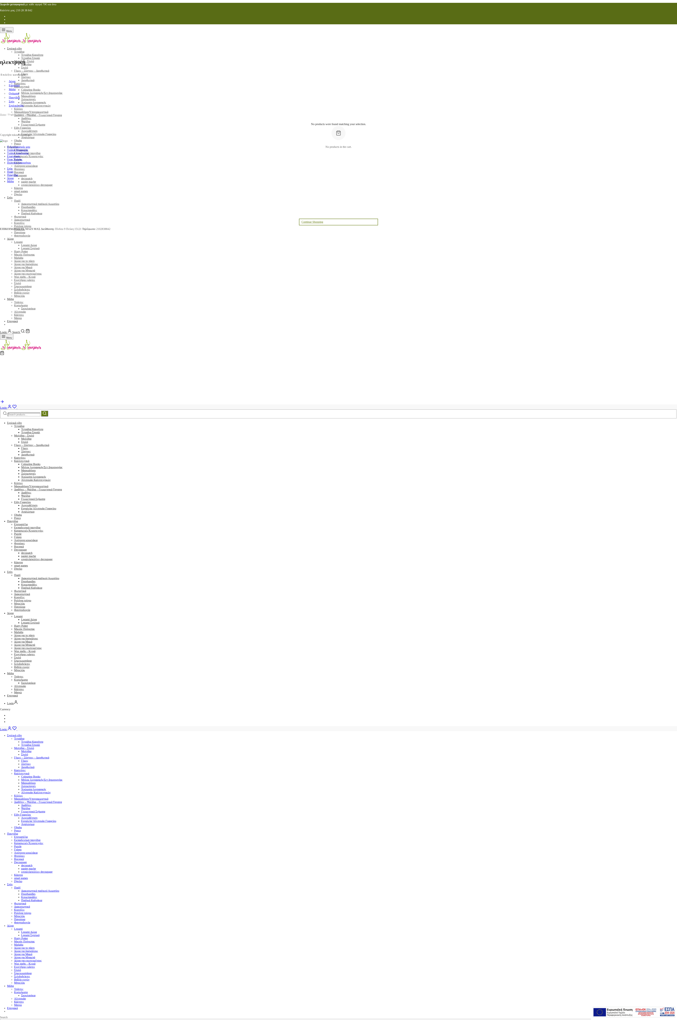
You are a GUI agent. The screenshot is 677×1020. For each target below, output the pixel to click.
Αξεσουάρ (20, 311)
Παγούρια (19, 232)
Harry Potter (21, 251)
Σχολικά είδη (14, 48)
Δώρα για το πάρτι (24, 260)
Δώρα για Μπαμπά (24, 270)
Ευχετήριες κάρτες (24, 280)
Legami (18, 241)
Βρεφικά (19, 546)
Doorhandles (28, 581)
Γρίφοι (18, 537)
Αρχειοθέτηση (29, 505)
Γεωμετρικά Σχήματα (33, 498)
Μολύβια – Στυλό (24, 435)
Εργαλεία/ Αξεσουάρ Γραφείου (38, 508)
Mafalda (18, 257)
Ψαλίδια (25, 495)
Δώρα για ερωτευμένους (28, 273)
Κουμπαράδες (29, 584)
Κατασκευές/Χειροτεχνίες (28, 530)
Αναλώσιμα (27, 511)
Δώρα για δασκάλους (26, 264)
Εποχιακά (12, 321)
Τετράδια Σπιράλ (30, 58)
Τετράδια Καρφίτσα (32, 54)
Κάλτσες (19, 314)
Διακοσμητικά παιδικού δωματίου (40, 578)
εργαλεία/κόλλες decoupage (37, 559)
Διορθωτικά (27, 454)
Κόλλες (18, 483)
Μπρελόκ (19, 295)
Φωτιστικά (20, 590)
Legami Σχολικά (30, 248)
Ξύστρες (26, 451)
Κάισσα (18, 562)
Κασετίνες (20, 457)
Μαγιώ (18, 318)
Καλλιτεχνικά (21, 460)
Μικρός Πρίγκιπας (24, 254)
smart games (21, 565)
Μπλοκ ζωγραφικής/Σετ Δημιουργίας (41, 467)
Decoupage (20, 549)
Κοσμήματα (21, 305)
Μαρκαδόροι (28, 470)
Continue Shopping (312, 221)
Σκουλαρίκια (28, 308)
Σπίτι (10, 571)
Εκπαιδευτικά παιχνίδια (27, 527)
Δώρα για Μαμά (23, 267)
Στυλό (17, 283)
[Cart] (28, 332)
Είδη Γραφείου (22, 502)
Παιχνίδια (12, 521)
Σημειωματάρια (23, 286)
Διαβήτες (26, 492)
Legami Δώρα (29, 245)
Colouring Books (30, 464)
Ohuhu (18, 514)
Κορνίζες (19, 597)
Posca (17, 518)
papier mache (28, 556)
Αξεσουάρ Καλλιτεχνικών (36, 479)
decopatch (26, 552)
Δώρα (10, 238)
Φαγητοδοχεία (22, 235)
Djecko (18, 568)
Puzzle (18, 533)
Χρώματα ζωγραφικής (33, 476)
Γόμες (24, 448)
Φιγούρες (19, 543)
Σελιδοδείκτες (22, 289)
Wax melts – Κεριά (24, 276)
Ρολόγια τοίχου (22, 600)
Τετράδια (19, 51)
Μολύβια (26, 438)
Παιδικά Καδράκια (31, 587)
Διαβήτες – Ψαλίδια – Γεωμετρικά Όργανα (38, 489)
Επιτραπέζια (21, 524)
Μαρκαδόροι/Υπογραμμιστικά (31, 486)
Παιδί (17, 575)
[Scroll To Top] (2, 402)
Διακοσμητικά (22, 594)
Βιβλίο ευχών (21, 292)
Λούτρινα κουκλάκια (26, 540)
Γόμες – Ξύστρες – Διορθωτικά (31, 445)
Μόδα (10, 299)
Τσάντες (18, 302)
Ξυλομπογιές (28, 473)
